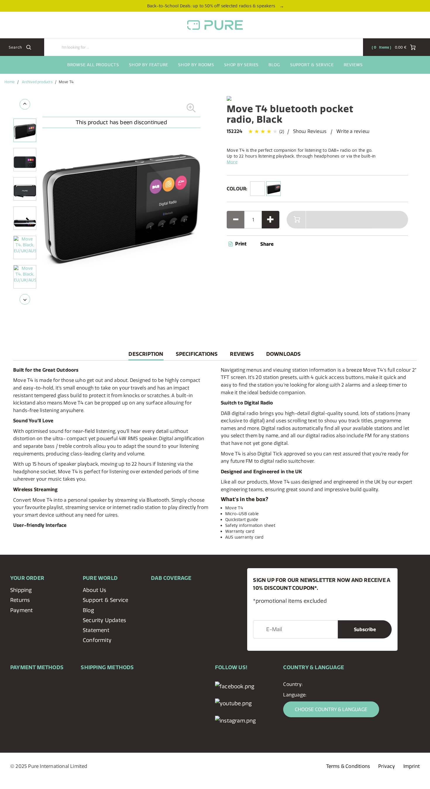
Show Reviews (309, 131)
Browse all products (93, 64)
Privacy (386, 766)
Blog (274, 64)
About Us (94, 590)
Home (9, 82)
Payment (21, 610)
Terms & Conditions (348, 766)
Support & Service (312, 64)
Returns (20, 600)
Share (267, 244)
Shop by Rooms (196, 64)
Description (145, 355)
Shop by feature (148, 64)
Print (240, 244)
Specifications (197, 354)
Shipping (21, 590)
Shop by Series (241, 64)
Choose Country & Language (331, 709)
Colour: (237, 189)
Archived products (37, 82)
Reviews (353, 64)
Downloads (283, 354)
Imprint (411, 766)
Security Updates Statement (104, 625)
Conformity (97, 640)
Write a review (352, 131)
